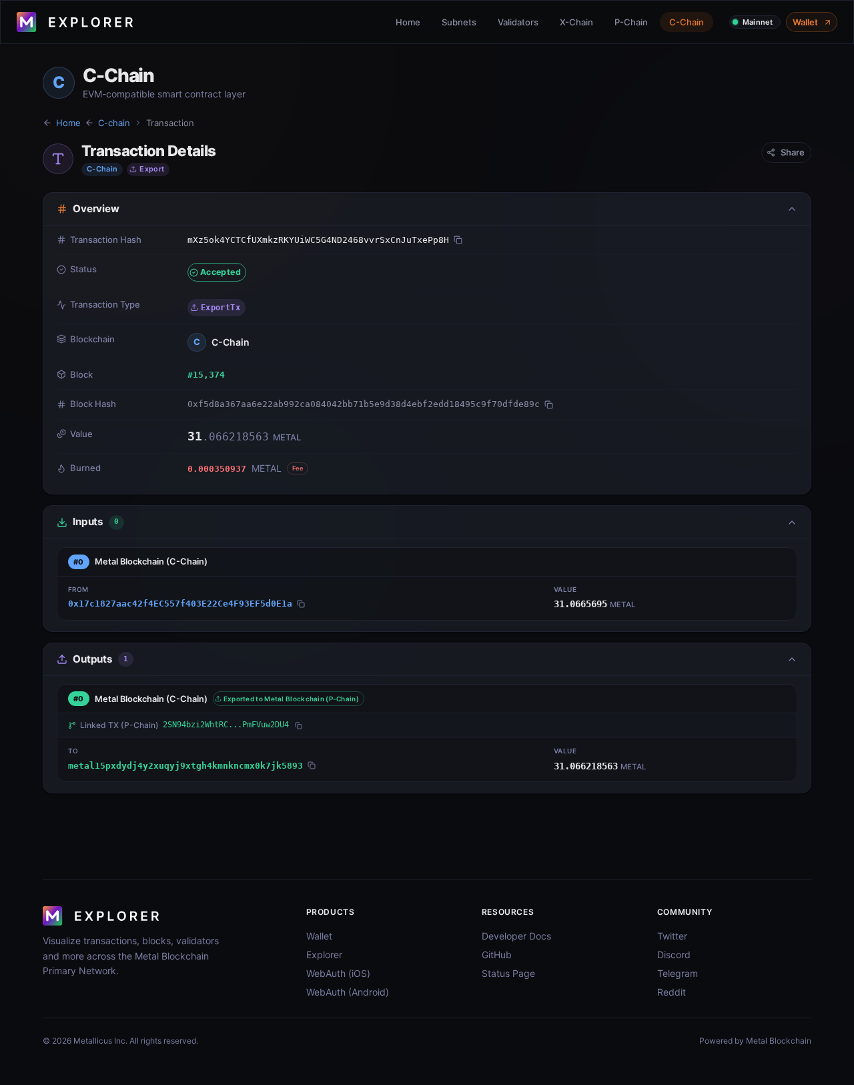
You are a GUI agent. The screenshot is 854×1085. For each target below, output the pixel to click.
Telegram (677, 973)
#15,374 (206, 375)
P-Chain (631, 22)
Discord (674, 954)
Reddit (671, 992)
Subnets (459, 22)
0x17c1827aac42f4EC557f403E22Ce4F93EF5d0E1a (180, 604)
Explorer (324, 954)
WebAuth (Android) (347, 992)
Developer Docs (516, 936)
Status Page (508, 973)
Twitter (672, 936)
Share (793, 152)
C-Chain (686, 22)
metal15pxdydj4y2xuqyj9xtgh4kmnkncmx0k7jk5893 (185, 766)
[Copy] (458, 240)
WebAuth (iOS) (338, 973)
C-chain (114, 122)
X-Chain (576, 22)
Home (408, 22)
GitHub (497, 954)
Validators (518, 22)
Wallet (805, 22)
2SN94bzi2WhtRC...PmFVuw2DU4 (226, 724)
